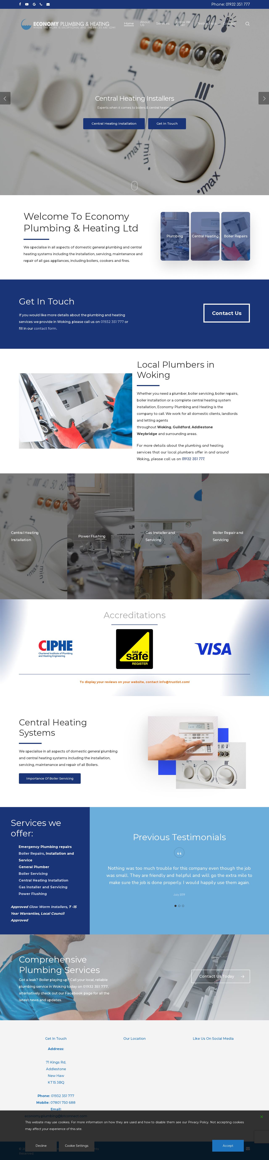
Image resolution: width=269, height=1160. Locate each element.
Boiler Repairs (31, 854)
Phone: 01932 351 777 (230, 4)
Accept (228, 1146)
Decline (41, 1146)
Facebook (74, 993)
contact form (45, 328)
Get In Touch (157, 132)
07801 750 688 (62, 1103)
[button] (226, 313)
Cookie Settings (76, 1146)
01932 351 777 (112, 322)
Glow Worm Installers (48, 907)
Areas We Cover (114, 132)
